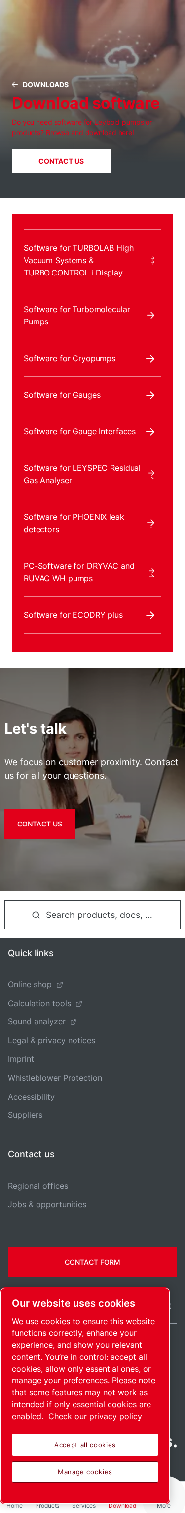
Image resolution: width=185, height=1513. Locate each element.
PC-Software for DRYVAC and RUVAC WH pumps (79, 572)
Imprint (21, 1059)
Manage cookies (85, 1472)
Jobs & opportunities (47, 1204)
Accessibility (31, 1096)
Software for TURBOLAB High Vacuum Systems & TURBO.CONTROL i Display (79, 260)
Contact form (92, 1262)
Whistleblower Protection (55, 1078)
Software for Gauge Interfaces (80, 431)
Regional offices (38, 1186)
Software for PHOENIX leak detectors (74, 523)
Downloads (46, 84)
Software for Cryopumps (69, 358)
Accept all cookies (85, 1445)
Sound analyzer (37, 1021)
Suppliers (25, 1115)
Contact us (61, 161)
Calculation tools (39, 1003)
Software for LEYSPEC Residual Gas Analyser (82, 474)
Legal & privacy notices (51, 1040)
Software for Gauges (62, 395)
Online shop (30, 984)
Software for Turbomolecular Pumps (77, 315)
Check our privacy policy (95, 1416)
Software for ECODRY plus (73, 615)
